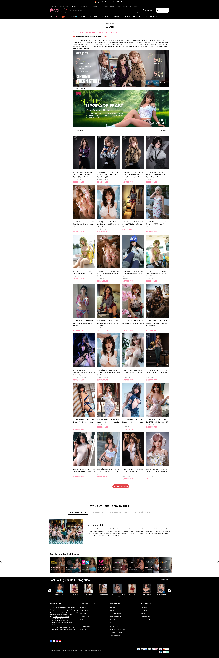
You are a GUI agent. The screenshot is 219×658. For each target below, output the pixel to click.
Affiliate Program (115, 635)
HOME (51, 16)
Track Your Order (63, 6)
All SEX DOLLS (94, 16)
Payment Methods (122, 6)
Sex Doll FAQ (133, 6)
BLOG (145, 16)
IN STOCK (59, 16)
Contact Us (53, 6)
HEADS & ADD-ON (130, 16)
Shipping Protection (115, 616)
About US (113, 607)
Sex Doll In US (144, 613)
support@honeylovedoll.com (61, 616)
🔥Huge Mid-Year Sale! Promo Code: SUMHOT (108, 2)
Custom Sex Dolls (145, 616)
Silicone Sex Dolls (145, 619)
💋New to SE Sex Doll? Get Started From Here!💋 (90, 36)
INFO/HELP (153, 16)
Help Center (74, 6)
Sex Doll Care (96, 6)
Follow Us (112, 610)
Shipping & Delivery (115, 613)
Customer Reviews (85, 6)
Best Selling (144, 607)
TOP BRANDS (106, 16)
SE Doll (113, 23)
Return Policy (113, 619)
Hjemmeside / (107, 23)
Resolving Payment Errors (117, 629)
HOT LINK (83, 16)
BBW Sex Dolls (145, 610)
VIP (140, 16)
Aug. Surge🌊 (73, 16)
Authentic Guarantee (108, 6)
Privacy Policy (114, 626)
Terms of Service (115, 623)
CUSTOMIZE (117, 16)
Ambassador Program (116, 632)
